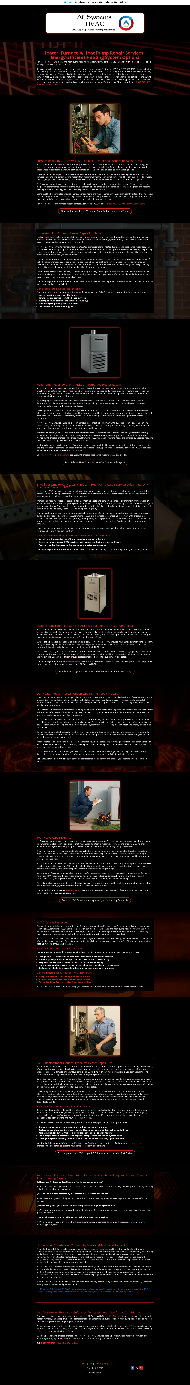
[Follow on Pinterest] (141, 1368)
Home (68, 3)
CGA (90, 1363)
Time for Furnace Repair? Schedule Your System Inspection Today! (95, 211)
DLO (84, 1363)
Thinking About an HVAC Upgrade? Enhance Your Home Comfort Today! (95, 1153)
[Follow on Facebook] (132, 1368)
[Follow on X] (137, 1368)
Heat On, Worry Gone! (47, 84)
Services (79, 3)
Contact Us (95, 3)
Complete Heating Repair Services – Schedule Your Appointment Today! (95, 671)
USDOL (98, 1363)
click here (62, 455)
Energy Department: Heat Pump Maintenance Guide (64, 976)
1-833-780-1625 (143, 82)
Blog (123, 3)
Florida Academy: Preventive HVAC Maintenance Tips (65, 982)
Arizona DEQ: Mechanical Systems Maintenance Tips (64, 979)
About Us (111, 3)
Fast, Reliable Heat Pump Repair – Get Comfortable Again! (95, 462)
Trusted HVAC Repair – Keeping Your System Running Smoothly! (95, 900)
